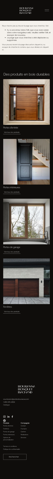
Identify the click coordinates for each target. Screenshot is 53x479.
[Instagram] (4, 416)
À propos (24, 428)
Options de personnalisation (8, 438)
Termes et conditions (10, 446)
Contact (23, 426)
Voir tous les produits (12, 132)
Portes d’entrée (8, 426)
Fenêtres (6, 428)
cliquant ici (38, 44)
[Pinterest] (4, 420)
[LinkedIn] (8, 416)
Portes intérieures (9, 434)
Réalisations (24, 434)
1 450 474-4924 (9, 402)
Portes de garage (9, 431)
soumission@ (8, 399)
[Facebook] (12, 416)
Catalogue (6, 405)
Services (23, 437)
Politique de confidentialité (11, 449)
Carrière (23, 431)
